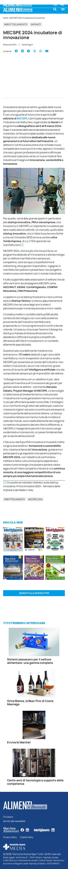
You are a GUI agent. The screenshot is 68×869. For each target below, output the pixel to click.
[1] (21, 245)
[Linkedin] (27, 830)
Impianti (36, 24)
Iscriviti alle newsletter (14, 821)
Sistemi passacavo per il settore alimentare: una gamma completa (30, 661)
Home (5, 18)
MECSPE (22, 118)
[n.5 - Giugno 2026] (13, 568)
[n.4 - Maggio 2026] (34, 540)
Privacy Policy (10, 837)
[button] (55, 9)
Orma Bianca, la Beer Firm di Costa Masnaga (30, 702)
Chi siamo (8, 817)
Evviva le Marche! (19, 742)
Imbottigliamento (15, 24)
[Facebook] (22, 830)
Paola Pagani (27, 44)
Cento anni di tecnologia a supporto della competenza (35, 782)
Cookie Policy (26, 837)
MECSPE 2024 (35, 499)
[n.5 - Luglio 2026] (13, 540)
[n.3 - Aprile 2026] (55, 540)
